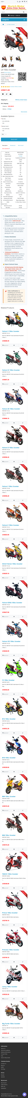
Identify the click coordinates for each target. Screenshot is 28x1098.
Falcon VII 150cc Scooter (11, 641)
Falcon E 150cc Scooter (10, 525)
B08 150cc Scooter (9, 835)
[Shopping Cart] (24, 1)
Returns (3, 1065)
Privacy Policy (4, 1054)
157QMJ (20, 156)
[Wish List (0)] (22, 1)
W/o (3, 123)
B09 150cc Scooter (9, 796)
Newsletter (3, 1088)
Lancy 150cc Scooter (9, 987)
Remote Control (5, 126)
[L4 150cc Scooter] (14, 41)
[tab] (6, 148)
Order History (4, 1084)
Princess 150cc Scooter (10, 950)
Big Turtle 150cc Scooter (11, 1024)
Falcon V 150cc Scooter (10, 331)
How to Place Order (5, 1057)
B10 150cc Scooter (9, 758)
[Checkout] (26, 1)
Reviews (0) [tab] (12, 145)
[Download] (10, 94)
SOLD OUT (14, 139)
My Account (4, 1082)
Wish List (3, 1086)
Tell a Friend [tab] (20, 145)
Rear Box (4, 118)
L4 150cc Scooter (11, 24)
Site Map (3, 1069)
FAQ (2, 1056)
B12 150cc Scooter (9, 719)
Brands (2, 1075)
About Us (3, 1048)
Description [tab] (5, 145)
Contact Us (3, 1063)
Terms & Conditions (5, 1050)
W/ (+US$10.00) (5, 121)
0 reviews (12, 86)
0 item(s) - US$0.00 (14, 15)
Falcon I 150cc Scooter (10, 486)
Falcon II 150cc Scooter (10, 448)
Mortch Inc (9, 1094)
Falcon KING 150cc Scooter (12, 603)
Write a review (18, 86)
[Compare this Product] (6, 94)
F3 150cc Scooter (8, 680)
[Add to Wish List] (3, 94)
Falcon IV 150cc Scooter (11, 370)
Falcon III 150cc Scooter (11, 409)
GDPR (2, 1067)
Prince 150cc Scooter (10, 913)
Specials (3, 1077)
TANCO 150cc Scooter (10, 874)
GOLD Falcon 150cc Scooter (12, 564)
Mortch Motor (7, 72)
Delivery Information (6, 1052)
